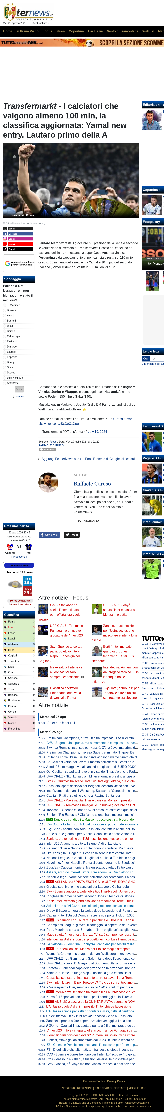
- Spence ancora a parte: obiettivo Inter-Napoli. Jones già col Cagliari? (99, 891)
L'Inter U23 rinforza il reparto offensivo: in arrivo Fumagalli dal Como (94, 1030)
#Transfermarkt (123, 419)
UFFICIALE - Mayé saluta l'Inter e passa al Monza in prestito (119, 609)
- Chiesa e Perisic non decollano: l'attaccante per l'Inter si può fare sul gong (102, 1044)
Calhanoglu (13, 336)
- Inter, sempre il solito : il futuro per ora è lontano (95, 987)
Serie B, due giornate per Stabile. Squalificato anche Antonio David (93, 834)
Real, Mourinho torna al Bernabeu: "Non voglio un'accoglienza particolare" (99, 929)
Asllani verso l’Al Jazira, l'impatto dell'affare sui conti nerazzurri (94, 762)
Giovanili (149, 490)
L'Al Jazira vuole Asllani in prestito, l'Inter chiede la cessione (88, 1006)
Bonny (10, 362)
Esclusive (150, 426)
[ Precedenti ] (19, 556)
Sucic (10, 367)
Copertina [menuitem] (76, 31)
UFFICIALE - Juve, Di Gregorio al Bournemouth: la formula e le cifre (94, 963)
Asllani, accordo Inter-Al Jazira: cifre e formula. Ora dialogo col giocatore (97, 872)
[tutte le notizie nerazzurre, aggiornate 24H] (28, 12)
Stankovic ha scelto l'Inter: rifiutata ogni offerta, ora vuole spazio (95, 781)
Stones (11, 372)
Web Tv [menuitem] (148, 31)
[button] (19, 389)
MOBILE (134, 1088)
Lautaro (11, 351)
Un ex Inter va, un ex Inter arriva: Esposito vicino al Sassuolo (89, 1016)
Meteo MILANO (19, 565)
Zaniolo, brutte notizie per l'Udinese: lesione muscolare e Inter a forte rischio (100, 838)
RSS (143, 1088)
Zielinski (12, 341)
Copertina (150, 190)
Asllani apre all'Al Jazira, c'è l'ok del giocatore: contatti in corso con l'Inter (97, 905)
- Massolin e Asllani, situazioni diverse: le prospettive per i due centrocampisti (104, 1059)
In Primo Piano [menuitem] (27, 31)
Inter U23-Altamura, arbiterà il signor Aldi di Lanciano (83, 843)
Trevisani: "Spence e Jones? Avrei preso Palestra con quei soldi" (92, 810)
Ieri (153, 358)
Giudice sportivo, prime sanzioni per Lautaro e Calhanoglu (87, 886)
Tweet (73, 534)
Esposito (12, 356)
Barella (11, 331)
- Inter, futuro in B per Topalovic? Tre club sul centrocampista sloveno (121, 692)
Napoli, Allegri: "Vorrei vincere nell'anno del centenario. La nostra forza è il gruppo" (104, 877)
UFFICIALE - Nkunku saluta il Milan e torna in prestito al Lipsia (90, 776)
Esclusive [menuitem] (95, 31)
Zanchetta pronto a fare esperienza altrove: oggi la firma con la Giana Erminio (101, 1021)
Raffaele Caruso (51, 445)
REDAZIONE (84, 1088)
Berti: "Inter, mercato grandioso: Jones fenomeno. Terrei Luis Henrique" (96, 901)
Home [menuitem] (7, 31)
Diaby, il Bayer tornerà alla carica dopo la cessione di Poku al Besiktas (96, 910)
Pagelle (148, 458)
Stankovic (13, 382)
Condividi (51, 534)
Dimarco (12, 346)
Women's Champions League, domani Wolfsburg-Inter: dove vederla (94, 953)
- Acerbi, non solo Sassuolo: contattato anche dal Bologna (94, 829)
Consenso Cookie (94, 1081)
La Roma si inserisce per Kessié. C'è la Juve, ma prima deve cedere (98, 747)
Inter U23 (149, 554)
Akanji (10, 315)
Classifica (11, 615)
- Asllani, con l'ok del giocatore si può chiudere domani (92, 824)
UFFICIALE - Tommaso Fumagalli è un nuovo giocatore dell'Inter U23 (66, 630)
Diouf (10, 325)
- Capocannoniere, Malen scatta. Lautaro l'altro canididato (93, 867)
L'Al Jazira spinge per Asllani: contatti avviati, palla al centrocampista (94, 1011)
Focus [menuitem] (47, 31)
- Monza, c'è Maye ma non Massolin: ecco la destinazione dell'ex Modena (101, 1064)
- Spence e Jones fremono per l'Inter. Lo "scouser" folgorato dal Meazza (100, 1054)
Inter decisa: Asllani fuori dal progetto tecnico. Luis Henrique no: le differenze (100, 939)
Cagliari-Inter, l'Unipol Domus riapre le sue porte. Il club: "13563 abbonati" (98, 915)
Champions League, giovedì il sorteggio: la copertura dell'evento (91, 925)
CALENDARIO (103, 1088)
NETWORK (68, 1088)
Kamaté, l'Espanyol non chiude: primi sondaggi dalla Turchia (89, 997)
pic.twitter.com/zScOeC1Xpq (58, 423)
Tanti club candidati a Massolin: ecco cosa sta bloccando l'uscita (95, 819)
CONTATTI (120, 1088)
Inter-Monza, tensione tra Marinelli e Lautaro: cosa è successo (94, 992)
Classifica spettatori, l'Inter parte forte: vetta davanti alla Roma (65, 692)
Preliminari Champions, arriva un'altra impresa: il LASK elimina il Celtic (96, 738)
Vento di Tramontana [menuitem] (122, 31)
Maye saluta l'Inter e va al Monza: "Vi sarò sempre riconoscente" (66, 672)
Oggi (146, 358)
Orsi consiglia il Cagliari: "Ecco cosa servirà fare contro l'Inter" (90, 853)
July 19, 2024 (97, 431)
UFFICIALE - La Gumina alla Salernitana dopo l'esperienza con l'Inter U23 (99, 958)
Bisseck (11, 310)
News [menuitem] (60, 31)
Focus (53, 441)
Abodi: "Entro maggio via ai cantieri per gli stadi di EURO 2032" (91, 766)
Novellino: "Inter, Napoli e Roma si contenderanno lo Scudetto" (90, 862)
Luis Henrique (15, 377)
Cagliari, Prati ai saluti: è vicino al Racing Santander (83, 795)
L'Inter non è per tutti (60, 723)
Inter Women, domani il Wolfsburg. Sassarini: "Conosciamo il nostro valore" (99, 790)
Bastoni (11, 320)
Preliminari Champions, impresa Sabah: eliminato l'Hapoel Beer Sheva (96, 752)
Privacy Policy (116, 1081)
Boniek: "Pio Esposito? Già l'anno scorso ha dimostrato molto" (90, 814)
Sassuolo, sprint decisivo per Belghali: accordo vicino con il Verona (93, 786)
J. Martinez (13, 305)
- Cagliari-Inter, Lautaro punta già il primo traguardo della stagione (99, 1025)
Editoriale (150, 104)
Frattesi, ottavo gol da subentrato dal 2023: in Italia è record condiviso (95, 1040)
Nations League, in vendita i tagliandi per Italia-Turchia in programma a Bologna (102, 858)
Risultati (19, 396)
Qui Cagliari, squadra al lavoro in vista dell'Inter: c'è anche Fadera (92, 771)
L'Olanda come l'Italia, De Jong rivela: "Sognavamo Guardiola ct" (92, 757)
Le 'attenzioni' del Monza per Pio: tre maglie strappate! (89, 949)
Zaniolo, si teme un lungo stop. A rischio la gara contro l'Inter (88, 973)
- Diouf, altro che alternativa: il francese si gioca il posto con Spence (96, 1049)
